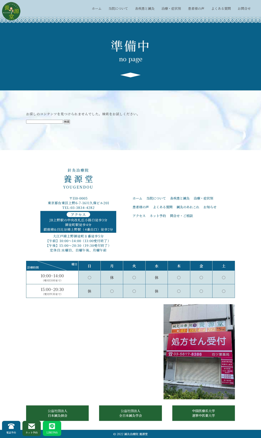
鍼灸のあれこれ (188, 207)
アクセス (139, 215)
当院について (118, 8)
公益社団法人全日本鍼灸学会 (130, 413)
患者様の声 (196, 8)
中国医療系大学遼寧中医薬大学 (203, 413)
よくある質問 (221, 8)
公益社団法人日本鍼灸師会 (57, 413)
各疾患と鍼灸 (145, 8)
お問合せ (244, 8)
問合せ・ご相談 (181, 215)
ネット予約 (158, 215)
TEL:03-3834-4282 (78, 207)
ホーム (97, 8)
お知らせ (210, 207)
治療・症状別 (171, 8)
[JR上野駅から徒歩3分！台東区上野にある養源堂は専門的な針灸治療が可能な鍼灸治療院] (11, 11)
